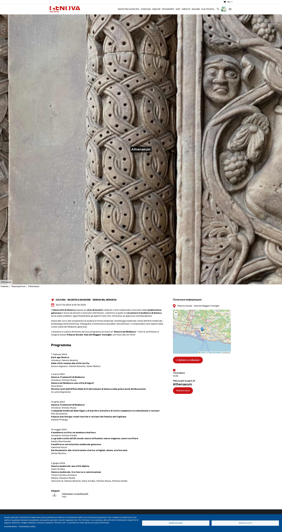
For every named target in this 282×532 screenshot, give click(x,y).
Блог (178, 9)
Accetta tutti (245, 523)
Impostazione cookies (27, 526)
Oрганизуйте (168, 9)
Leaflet (203, 352)
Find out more (183, 390)
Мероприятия (18, 286)
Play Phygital (207, 9)
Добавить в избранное (188, 360)
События (156, 9)
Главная (4, 286)
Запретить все (176, 523)
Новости (186, 9)
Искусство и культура (128, 9)
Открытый (145, 9)
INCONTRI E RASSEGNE (79, 299)
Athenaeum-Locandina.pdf (75, 494)
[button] (202, 329)
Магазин (196, 9)
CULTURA (61, 299)
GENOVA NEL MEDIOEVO (105, 299)
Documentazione (10, 526)
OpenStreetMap (215, 352)
